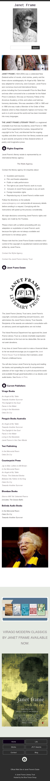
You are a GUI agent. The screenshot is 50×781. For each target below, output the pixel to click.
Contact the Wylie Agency (12, 253)
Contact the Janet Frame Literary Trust (17, 259)
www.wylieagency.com (11, 203)
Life (36, 741)
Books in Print (21, 377)
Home (13, 741)
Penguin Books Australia (14, 418)
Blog (36, 752)
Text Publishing (9, 446)
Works (13, 747)
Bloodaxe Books (9, 491)
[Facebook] (24, 759)
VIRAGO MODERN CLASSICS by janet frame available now (25, 637)
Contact (14, 752)
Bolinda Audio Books (12, 505)
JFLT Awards (36, 747)
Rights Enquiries (15, 148)
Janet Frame (25, 5)
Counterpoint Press (11, 460)
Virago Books (8, 391)
